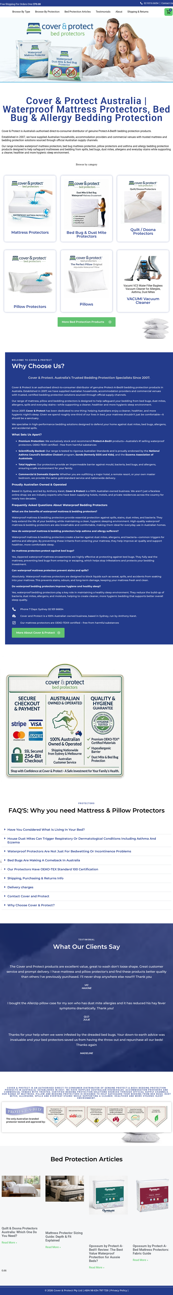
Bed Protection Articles (78, 11)
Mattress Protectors (30, 232)
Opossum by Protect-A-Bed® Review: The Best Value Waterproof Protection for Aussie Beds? (106, 1253)
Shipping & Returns (138, 11)
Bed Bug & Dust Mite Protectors (86, 234)
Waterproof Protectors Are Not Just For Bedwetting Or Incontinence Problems (69, 851)
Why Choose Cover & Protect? (31, 905)
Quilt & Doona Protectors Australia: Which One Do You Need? (20, 1232)
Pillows (86, 304)
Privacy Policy (118, 1290)
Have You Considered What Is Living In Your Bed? (46, 830)
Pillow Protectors (30, 306)
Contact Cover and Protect (28, 896)
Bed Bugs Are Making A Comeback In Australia (43, 860)
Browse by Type (21, 11)
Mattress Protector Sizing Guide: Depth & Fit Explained (64, 1236)
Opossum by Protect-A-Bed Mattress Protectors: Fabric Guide (151, 1249)
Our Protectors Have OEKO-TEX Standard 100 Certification (52, 869)
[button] (86, 829)
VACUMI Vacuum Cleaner (143, 301)
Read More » (9, 1242)
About (119, 11)
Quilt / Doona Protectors (143, 231)
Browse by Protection (47, 11)
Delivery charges (20, 887)
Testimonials (103, 11)
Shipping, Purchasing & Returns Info (35, 878)
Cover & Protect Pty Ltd (68, 1290)
